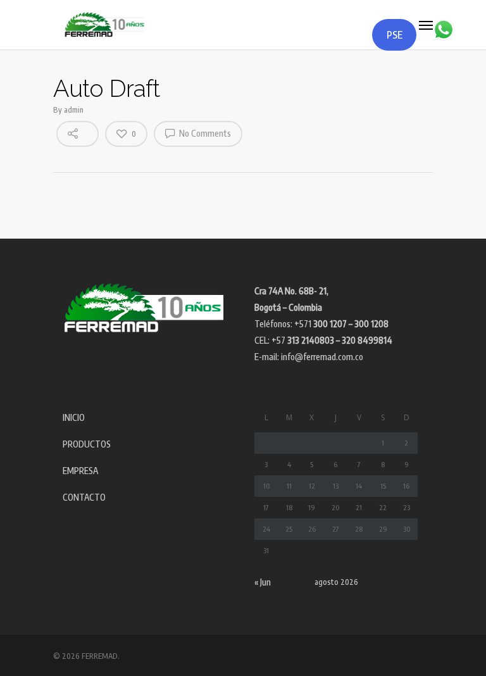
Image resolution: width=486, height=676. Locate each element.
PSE (394, 34)
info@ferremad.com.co (322, 356)
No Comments (204, 133)
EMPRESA (80, 470)
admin (74, 110)
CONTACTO (84, 497)
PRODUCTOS (87, 444)
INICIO (74, 417)
